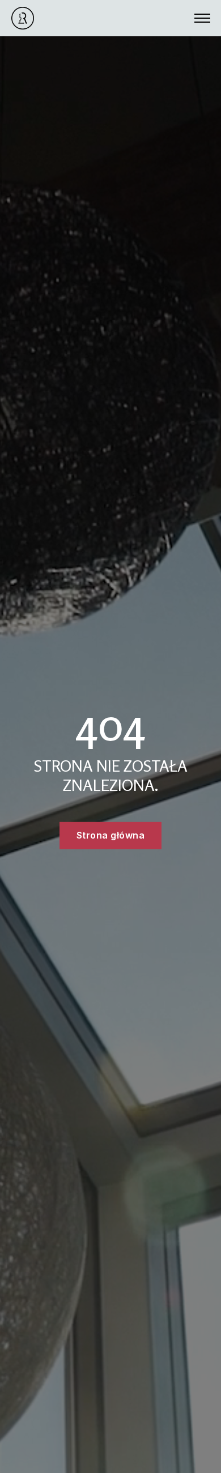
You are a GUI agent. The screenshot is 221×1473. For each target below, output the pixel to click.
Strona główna (110, 835)
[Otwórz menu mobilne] (202, 18)
